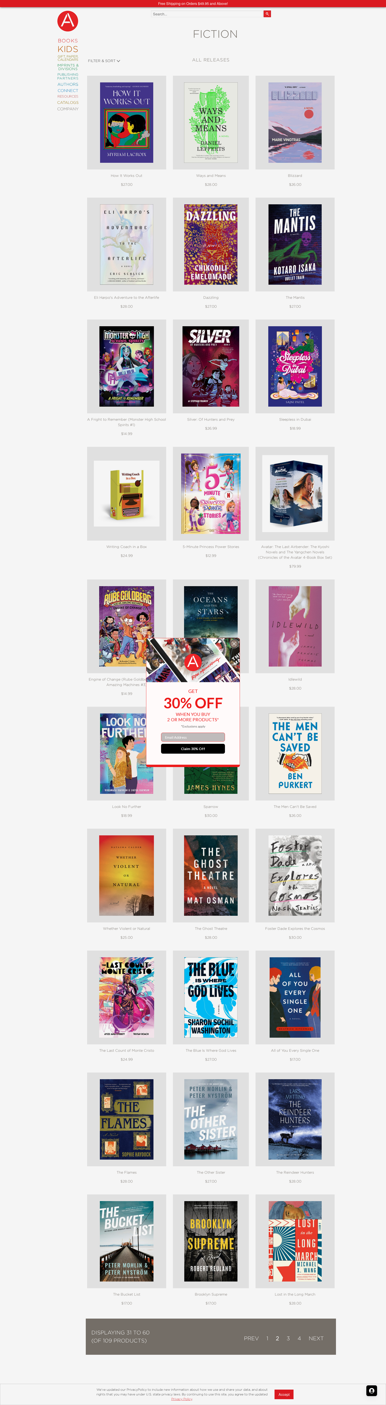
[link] (193, 662)
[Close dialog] (234, 644)
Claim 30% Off (193, 748)
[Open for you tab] (371, 1390)
